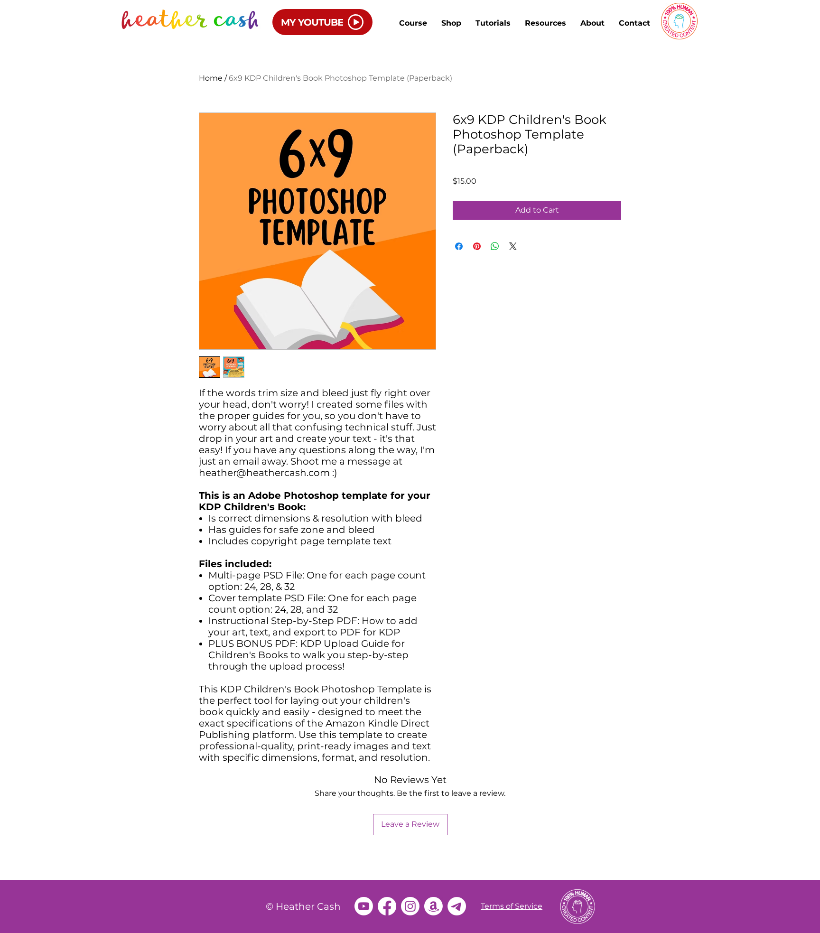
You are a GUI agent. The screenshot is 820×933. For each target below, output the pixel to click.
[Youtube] (363, 906)
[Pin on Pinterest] (477, 246)
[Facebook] (387, 906)
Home (211, 78)
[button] (493, 23)
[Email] (456, 906)
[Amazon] (433, 906)
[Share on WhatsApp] (495, 246)
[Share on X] (513, 246)
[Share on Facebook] (459, 246)
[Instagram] (410, 906)
